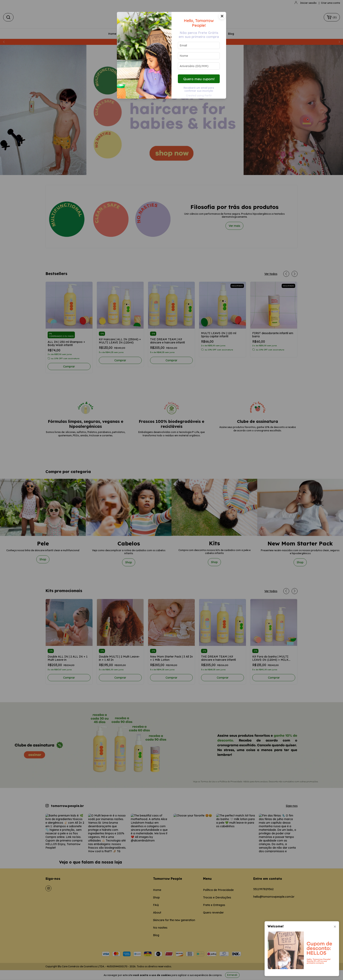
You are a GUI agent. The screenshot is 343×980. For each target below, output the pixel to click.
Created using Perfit (199, 95)
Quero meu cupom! (199, 79)
